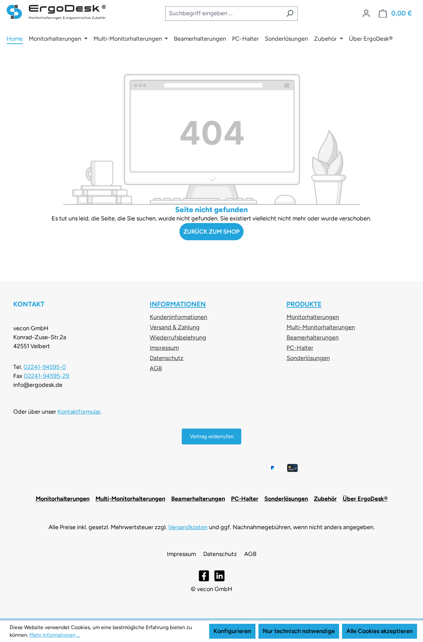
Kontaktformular (79, 411)
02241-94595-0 (44, 367)
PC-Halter (300, 347)
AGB (156, 368)
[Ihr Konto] (366, 13)
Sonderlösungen (308, 358)
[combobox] (223, 13)
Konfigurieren (232, 631)
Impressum (164, 347)
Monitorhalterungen (313, 317)
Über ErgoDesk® (365, 498)
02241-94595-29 (46, 376)
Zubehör (325, 498)
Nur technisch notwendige (299, 631)
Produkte (304, 304)
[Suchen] (290, 13)
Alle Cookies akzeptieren (379, 631)
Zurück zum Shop (211, 231)
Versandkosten (188, 527)
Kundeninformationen (178, 317)
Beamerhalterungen (313, 337)
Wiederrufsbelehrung (178, 337)
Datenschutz (166, 358)
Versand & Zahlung (175, 327)
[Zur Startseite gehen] (56, 12)
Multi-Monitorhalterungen (321, 327)
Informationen (178, 304)
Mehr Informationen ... (54, 635)
